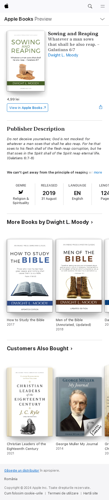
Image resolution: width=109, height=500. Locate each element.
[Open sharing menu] (100, 107)
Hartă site (90, 493)
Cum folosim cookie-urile (23, 493)
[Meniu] (102, 6)
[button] (90, 6)
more (98, 172)
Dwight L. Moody (63, 55)
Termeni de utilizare (63, 493)
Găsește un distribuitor (21, 470)
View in (25, 108)
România (10, 479)
